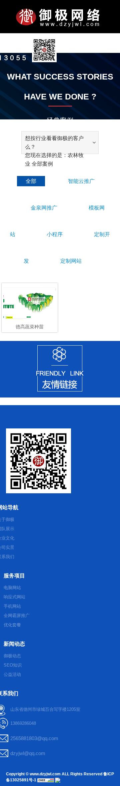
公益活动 (12, 674)
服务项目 (14, 575)
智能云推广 (81, 181)
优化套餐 (12, 624)
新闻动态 (14, 644)
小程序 (55, 234)
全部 (31, 181)
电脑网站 (12, 587)
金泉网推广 (44, 208)
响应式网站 (14, 596)
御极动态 (12, 655)
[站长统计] (45, 780)
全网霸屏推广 (17, 615)
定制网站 (71, 261)
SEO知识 (13, 665)
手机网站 (12, 606)
